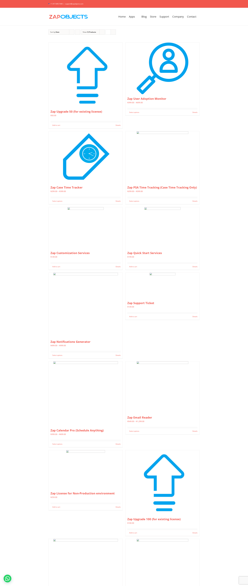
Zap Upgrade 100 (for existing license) (154, 519)
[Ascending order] (77, 32)
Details (118, 125)
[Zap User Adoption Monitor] (162, 68)
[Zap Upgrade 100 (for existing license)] (162, 482)
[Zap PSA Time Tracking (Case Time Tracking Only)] (162, 157)
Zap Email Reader (139, 417)
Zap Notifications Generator (70, 342)
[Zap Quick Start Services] (162, 227)
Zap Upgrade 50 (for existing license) (76, 111)
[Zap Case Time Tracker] (86, 157)
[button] (7, 578)
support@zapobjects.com (74, 4)
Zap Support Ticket (140, 303)
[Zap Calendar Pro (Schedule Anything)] (86, 393)
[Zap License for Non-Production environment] (86, 469)
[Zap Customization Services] (86, 227)
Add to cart (56, 125)
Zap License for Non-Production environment (83, 493)
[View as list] (113, 32)
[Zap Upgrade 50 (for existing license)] (86, 75)
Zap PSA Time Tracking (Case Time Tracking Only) (162, 187)
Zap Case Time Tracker (67, 187)
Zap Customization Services (70, 253)
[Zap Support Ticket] (162, 286)
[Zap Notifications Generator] (86, 305)
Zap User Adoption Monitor (146, 99)
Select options (134, 112)
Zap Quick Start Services (144, 253)
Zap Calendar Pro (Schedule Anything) (77, 430)
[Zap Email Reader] (162, 387)
